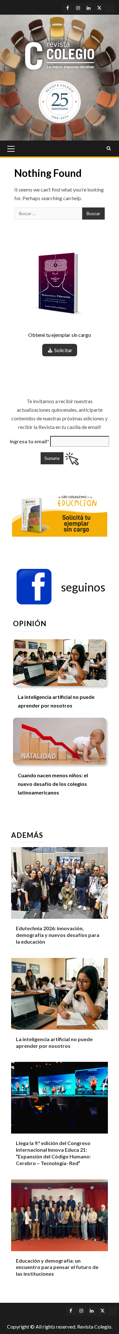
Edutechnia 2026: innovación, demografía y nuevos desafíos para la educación (57, 935)
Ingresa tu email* (29, 441)
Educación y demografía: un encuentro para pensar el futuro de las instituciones (57, 1267)
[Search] (109, 148)
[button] (61, 587)
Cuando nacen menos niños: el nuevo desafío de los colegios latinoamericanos (53, 783)
